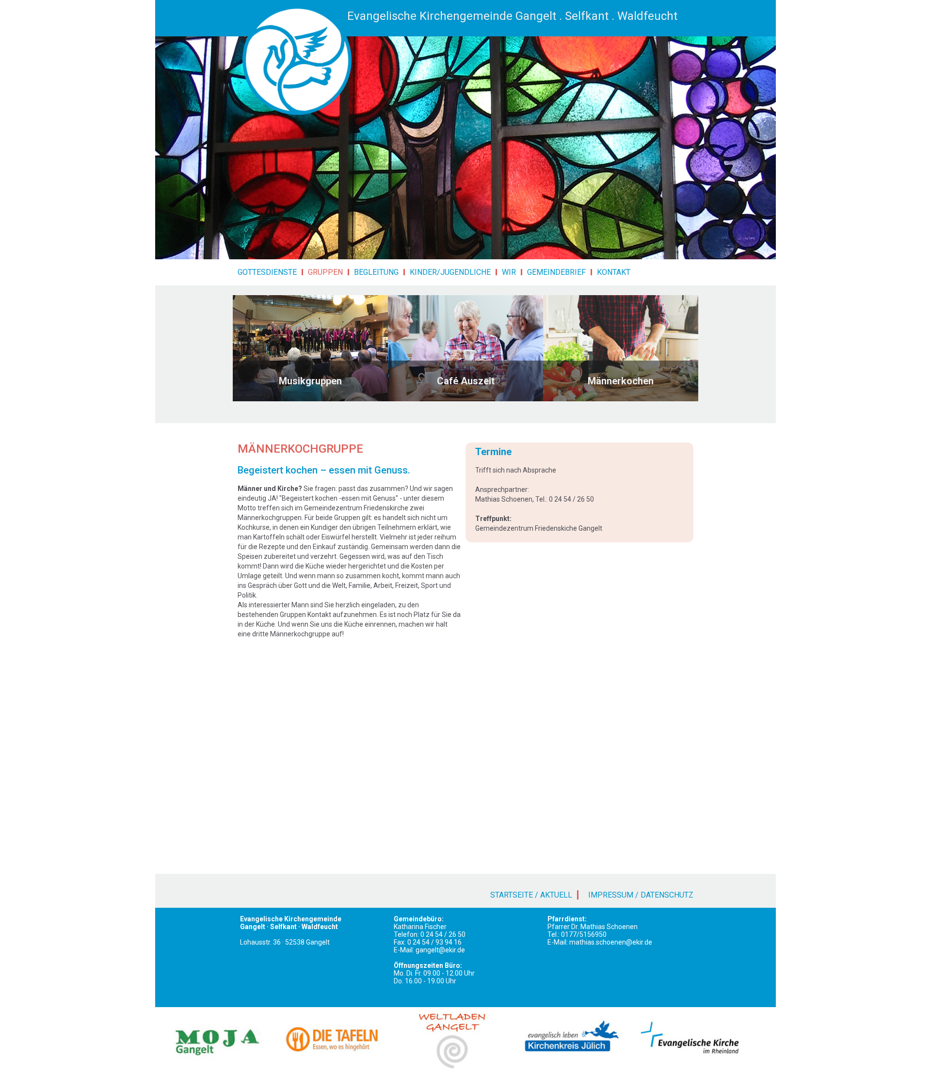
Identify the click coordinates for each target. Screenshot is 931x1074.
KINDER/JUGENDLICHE (450, 272)
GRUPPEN (325, 272)
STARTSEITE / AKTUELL (531, 895)
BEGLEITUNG (376, 272)
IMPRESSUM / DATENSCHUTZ (640, 895)
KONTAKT (613, 272)
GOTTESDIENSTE (267, 272)
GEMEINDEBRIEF (556, 272)
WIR (509, 272)
